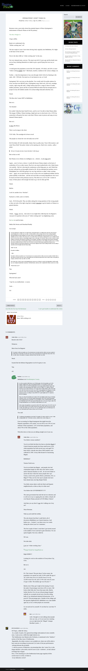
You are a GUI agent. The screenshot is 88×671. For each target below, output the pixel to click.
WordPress (22, 669)
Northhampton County (33, 379)
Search (66, 14)
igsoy (31, 614)
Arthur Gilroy (28, 20)
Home (62, 5)
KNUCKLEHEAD (15, 628)
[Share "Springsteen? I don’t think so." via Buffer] (32, 300)
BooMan (19, 376)
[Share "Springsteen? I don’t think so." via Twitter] (20, 300)
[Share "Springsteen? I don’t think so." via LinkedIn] (30, 300)
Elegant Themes (13, 669)
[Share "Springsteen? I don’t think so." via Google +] (23, 300)
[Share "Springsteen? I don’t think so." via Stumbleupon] (35, 300)
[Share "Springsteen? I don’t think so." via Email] (37, 300)
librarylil (68, 77)
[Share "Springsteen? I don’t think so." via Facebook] (18, 300)
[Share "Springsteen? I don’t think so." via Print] (40, 300)
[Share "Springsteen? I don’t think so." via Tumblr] (25, 300)
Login (67, 5)
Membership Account (78, 5)
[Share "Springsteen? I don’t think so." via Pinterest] (28, 300)
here (12, 220)
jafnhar (68, 90)
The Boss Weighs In (15, 34)
